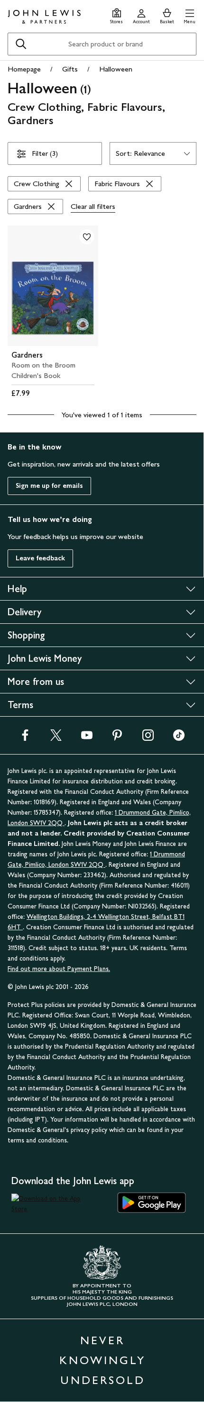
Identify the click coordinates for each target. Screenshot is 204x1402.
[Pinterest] (117, 738)
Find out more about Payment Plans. (59, 969)
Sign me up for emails (49, 486)
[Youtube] (87, 738)
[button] (189, 15)
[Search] (20, 44)
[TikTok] (179, 738)
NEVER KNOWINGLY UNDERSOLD (102, 1360)
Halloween (115, 68)
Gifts (70, 68)
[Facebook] (25, 738)
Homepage (24, 68)
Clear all (93, 206)
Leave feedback (40, 558)
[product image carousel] (53, 285)
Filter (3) (45, 153)
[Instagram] (148, 738)
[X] (56, 738)
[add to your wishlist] (86, 236)
